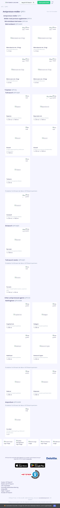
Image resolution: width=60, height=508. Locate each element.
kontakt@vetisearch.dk (44, 498)
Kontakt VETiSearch (6, 492)
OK (54, 505)
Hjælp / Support (5, 491)
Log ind (52, 2)
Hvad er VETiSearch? (6, 482)
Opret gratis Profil (44, 2)
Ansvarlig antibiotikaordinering (9, 487)
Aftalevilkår (4, 489)
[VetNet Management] (20, 442)
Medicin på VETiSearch (7, 484)
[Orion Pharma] (44, 442)
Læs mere (29, 459)
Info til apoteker (5, 485)
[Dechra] (32, 442)
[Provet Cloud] (7, 442)
